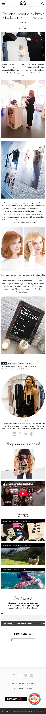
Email (3, 614)
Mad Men (5, 369)
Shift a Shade (25, 369)
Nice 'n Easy (15, 369)
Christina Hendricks (8, 366)
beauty (21, 363)
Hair (25, 366)
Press (13, 683)
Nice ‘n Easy (19, 278)
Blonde (29, 363)
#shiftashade (12, 363)
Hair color (32, 366)
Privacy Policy (30, 683)
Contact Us (20, 683)
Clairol (19, 366)
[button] (42, 3)
